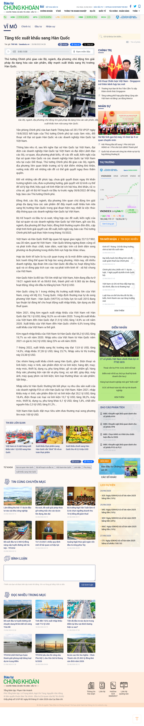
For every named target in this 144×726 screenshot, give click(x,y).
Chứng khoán (46, 11)
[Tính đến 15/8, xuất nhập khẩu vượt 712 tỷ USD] (49, 609)
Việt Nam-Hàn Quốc (63, 467)
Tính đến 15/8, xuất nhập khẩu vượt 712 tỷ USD (48, 622)
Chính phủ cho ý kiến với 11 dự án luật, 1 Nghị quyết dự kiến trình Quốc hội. (118, 272)
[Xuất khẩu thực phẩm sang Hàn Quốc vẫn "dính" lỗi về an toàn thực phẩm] (49, 435)
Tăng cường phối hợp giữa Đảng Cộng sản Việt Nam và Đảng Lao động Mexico (119, 97)
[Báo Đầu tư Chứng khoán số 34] (131, 469)
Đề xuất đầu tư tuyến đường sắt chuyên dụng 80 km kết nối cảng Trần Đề (18, 623)
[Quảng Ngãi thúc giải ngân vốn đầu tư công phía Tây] (81, 530)
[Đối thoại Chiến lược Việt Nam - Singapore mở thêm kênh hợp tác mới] (119, 67)
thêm (135, 11)
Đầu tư (38, 26)
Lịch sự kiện (107, 485)
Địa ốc (92, 11)
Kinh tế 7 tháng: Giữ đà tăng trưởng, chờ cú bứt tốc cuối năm (118, 248)
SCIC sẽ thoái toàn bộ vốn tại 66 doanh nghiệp (119, 389)
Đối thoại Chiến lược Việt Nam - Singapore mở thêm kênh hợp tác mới (119, 83)
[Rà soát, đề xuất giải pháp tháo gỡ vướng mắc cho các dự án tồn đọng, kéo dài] (49, 496)
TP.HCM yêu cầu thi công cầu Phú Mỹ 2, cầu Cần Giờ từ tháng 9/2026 (49, 658)
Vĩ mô (58, 11)
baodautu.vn (24, 44)
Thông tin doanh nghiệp (75, 11)
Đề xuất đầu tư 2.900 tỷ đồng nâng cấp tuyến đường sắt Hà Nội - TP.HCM (16, 544)
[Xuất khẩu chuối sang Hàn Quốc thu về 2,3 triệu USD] (79, 435)
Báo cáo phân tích (112, 407)
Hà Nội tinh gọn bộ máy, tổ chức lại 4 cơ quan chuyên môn (118, 138)
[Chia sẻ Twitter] (133, 6)
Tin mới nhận (108, 239)
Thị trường (107, 162)
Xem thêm (119, 310)
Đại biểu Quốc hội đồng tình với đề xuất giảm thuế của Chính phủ (117, 259)
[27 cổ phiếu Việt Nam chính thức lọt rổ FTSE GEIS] (119, 344)
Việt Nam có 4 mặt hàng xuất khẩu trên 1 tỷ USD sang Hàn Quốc (18, 449)
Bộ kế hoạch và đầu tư (44, 467)
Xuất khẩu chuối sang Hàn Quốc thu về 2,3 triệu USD (77, 447)
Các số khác (109, 477)
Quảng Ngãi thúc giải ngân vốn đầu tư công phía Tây (80, 543)
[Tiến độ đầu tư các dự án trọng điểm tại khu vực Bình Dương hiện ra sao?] (81, 609)
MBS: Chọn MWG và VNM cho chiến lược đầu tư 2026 (118, 435)
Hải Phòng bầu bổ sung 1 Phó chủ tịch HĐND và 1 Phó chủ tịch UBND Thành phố (119, 146)
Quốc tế (102, 11)
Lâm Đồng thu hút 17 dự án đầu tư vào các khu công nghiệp (17, 509)
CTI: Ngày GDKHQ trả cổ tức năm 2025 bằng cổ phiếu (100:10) (118, 542)
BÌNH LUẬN (19, 558)
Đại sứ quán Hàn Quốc (24, 467)
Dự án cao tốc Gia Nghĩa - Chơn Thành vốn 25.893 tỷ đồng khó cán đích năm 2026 (80, 658)
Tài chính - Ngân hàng (119, 11)
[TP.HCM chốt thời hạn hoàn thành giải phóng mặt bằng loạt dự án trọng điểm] (18, 643)
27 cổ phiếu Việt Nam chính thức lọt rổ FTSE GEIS (119, 360)
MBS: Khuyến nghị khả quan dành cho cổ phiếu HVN (120, 415)
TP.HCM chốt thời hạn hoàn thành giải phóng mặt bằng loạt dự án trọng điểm (18, 658)
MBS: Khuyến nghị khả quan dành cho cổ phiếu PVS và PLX (120, 446)
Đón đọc (104, 461)
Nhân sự (50, 26)
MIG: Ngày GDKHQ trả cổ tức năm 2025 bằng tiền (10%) (119, 511)
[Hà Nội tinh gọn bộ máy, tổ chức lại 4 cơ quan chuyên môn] (119, 123)
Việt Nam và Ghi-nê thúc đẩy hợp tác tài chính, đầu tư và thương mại (118, 285)
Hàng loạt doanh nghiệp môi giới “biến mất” (119, 382)
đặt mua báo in (52, 7)
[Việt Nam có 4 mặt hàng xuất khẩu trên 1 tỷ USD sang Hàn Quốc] (19, 435)
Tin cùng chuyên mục (28, 482)
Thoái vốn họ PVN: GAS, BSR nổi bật (119, 367)
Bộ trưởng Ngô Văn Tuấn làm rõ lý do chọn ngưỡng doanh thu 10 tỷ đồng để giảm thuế (81, 510)
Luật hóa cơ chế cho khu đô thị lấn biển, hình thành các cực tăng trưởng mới (119, 298)
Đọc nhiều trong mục (28, 595)
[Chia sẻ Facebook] (129, 6)
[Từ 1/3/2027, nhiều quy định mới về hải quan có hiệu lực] (49, 530)
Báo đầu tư (98, 7)
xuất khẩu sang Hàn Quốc (26, 472)
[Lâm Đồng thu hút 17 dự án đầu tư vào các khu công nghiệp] (18, 496)
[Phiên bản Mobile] (138, 6)
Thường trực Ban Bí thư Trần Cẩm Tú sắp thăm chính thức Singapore (119, 90)
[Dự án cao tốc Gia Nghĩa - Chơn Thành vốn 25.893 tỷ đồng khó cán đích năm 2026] (81, 643)
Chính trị (26, 26)
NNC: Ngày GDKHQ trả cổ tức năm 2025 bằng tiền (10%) (119, 528)
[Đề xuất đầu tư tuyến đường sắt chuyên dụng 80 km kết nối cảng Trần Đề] (18, 609)
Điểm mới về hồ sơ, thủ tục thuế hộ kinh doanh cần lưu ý (119, 375)
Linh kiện (77, 467)
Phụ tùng (87, 467)
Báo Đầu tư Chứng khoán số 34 (114, 468)
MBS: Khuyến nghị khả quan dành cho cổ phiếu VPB (120, 425)
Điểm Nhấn (119, 327)
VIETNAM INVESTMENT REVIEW (116, 7)
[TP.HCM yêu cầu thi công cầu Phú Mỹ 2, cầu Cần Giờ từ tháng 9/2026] (49, 643)
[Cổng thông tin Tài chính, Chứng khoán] (21, 7)
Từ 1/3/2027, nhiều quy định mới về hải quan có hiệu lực (47, 543)
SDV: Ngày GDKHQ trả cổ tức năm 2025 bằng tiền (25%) (119, 519)
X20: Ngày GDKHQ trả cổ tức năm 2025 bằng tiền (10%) (119, 497)
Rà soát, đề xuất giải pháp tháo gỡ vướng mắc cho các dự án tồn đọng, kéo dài (49, 510)
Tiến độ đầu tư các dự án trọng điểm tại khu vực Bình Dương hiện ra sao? (80, 623)
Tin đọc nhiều (129, 239)
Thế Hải (14, 44)
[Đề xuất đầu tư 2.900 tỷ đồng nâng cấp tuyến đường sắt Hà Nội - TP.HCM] (18, 530)
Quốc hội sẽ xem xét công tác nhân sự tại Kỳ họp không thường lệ (120, 153)
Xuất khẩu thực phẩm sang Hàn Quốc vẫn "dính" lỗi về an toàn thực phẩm (49, 449)
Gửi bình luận (87, 584)
